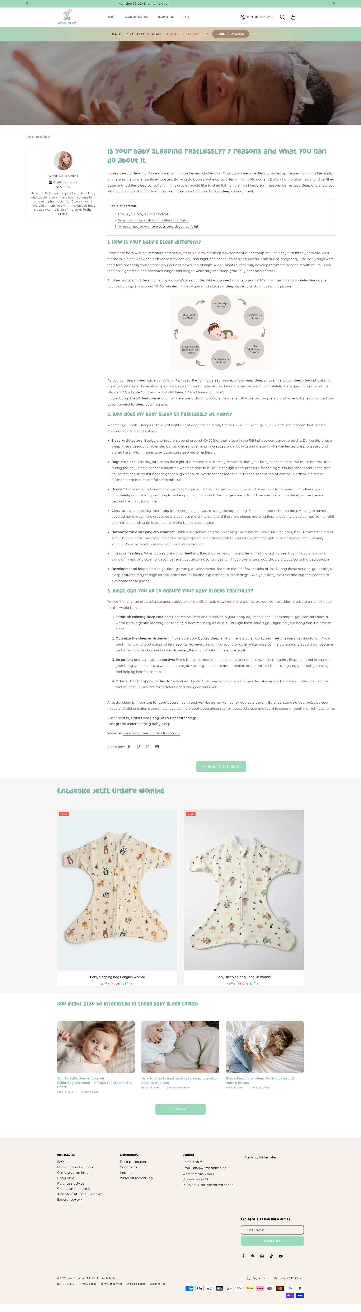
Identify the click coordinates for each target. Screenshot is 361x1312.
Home (29, 136)
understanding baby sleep (148, 724)
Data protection (133, 1161)
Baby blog (42, 136)
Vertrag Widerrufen (261, 1157)
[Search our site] (282, 17)
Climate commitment (74, 1172)
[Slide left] (27, 4)
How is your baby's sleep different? (144, 214)
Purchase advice (70, 1183)
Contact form (192, 1162)
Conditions (128, 1167)
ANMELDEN (272, 1241)
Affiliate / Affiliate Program (79, 1194)
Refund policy (66, 1283)
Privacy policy (88, 1283)
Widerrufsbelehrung (136, 1178)
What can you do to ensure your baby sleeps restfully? (158, 226)
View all (180, 1109)
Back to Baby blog (224, 766)
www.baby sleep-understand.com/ (151, 733)
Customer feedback (73, 1188)
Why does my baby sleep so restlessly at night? (153, 220)
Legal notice (157, 1283)
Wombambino (76, 1278)
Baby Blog (65, 1178)
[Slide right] (333, 4)
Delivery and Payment (75, 1167)
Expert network (69, 1199)
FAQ (60, 1161)
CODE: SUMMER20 (230, 34)
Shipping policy (136, 1283)
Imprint (126, 1172)
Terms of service (111, 1283)
